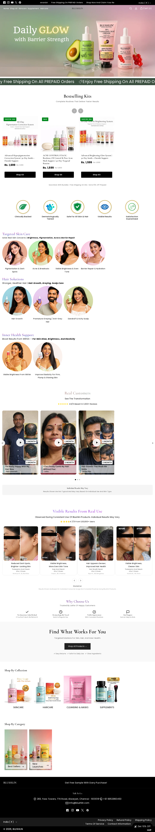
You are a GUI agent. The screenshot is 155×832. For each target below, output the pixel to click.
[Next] (80, 110)
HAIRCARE (48, 707)
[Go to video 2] (77, 479)
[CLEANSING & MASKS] (77, 689)
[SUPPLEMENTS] (107, 689)
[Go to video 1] (75, 479)
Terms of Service (94, 823)
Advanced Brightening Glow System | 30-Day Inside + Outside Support (96, 156)
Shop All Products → (77, 646)
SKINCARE (18, 707)
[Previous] (74, 110)
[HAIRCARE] (48, 689)
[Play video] (20, 443)
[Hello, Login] (136, 8)
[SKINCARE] (18, 689)
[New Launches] (40, 749)
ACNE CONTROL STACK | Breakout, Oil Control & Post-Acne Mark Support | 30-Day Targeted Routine (58, 159)
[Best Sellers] (16, 749)
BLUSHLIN (18, 829)
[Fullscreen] (35, 471)
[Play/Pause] (5, 471)
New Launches (38, 765)
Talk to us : (77, 793)
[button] (131, 8)
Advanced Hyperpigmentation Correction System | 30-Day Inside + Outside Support (19, 158)
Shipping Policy (143, 820)
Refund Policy (124, 820)
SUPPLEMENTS (107, 707)
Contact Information (119, 823)
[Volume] (10, 471)
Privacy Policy (105, 820)
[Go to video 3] (79, 479)
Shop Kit (20, 175)
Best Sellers (14, 766)
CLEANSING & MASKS (77, 707)
